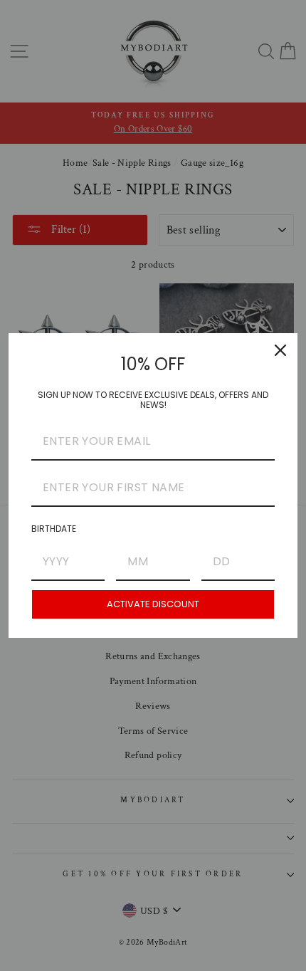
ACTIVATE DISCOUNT (153, 604)
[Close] (280, 350)
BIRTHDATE (53, 529)
